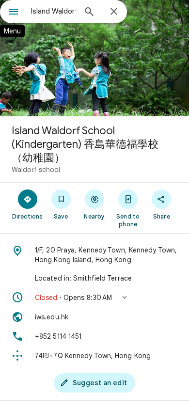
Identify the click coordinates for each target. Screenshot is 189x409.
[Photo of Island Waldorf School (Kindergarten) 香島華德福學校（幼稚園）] (94, 58)
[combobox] (53, 11)
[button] (94, 297)
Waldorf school (36, 169)
